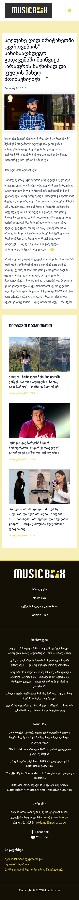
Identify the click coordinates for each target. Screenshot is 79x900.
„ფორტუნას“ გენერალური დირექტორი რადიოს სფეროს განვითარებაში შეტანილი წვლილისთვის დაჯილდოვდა (39, 738)
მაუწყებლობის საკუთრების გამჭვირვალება (34, 869)
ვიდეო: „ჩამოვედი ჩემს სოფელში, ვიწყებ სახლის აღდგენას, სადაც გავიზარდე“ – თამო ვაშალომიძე (35, 381)
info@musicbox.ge (56, 817)
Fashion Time (39, 615)
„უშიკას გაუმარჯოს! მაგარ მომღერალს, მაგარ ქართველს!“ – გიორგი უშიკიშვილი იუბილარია (35, 447)
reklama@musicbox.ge (51, 822)
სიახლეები (14, 393)
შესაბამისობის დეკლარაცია (24, 859)
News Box (39, 598)
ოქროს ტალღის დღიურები (39, 606)
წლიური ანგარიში (17, 864)
